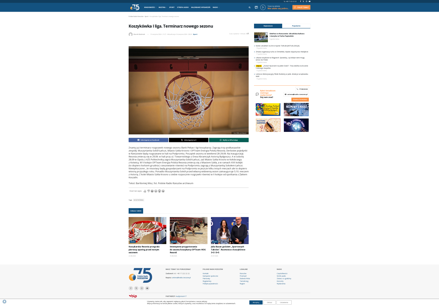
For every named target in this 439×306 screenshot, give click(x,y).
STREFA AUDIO (183, 7)
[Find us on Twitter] (303, 1)
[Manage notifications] (4, 301)
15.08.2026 (173, 256)
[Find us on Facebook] (300, 1)
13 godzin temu (261, 79)
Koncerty (280, 281)
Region (242, 284)
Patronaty (206, 278)
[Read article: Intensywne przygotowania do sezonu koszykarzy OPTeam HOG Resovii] (188, 230)
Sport (195, 34)
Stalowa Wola (245, 278)
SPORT (172, 7)
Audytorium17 (181, 296)
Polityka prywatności (210, 284)
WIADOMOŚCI (149, 7)
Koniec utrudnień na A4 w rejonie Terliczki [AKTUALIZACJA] (277, 46)
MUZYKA (162, 7)
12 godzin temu (261, 62)
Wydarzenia (281, 284)
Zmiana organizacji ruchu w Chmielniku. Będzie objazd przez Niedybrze (282, 52)
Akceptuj (256, 302)
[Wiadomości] (256, 7)
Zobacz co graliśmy (284, 278)
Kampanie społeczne (210, 276)
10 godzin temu (261, 48)
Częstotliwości (282, 273)
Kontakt (206, 273)
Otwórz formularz (300, 99)
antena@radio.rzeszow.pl (297, 94)
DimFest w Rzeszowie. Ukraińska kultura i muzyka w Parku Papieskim (287, 34)
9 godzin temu (274, 39)
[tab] (268, 26)
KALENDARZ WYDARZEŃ (200, 7)
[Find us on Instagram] (306, 1)
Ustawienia (284, 302)
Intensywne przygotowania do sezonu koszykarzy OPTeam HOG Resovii (188, 249)
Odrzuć (269, 302)
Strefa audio (281, 276)
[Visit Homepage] (135, 7)
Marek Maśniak (139, 34)
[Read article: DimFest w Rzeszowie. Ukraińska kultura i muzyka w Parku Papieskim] (261, 37)
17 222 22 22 (303, 89)
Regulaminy (207, 281)
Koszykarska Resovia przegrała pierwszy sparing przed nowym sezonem (144, 249)
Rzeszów (243, 273)
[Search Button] (249, 7)
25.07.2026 (214, 256)
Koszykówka (139, 200)
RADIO (215, 7)
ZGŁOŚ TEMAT (303, 7)
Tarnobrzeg (244, 281)
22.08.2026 (132, 256)
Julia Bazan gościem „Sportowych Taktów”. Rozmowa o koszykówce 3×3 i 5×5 (228, 249)
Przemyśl (243, 276)
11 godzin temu (261, 54)
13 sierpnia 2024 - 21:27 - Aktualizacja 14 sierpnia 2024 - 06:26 (171, 34)
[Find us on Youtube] (309, 1)
